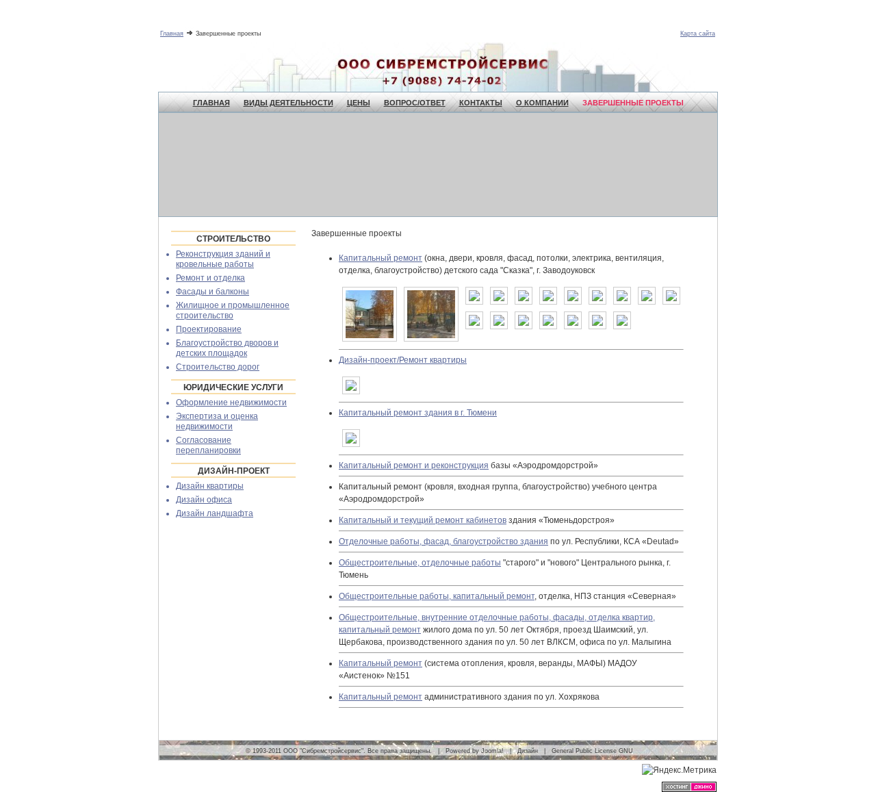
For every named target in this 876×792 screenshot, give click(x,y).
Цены (358, 103)
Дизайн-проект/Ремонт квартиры (403, 360)
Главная (171, 33)
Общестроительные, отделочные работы (420, 562)
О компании (542, 103)
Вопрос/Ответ (415, 103)
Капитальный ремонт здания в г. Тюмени (418, 413)
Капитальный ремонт (380, 258)
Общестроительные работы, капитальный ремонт (436, 596)
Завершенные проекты (633, 103)
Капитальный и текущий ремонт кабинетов (422, 520)
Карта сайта (697, 33)
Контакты (480, 103)
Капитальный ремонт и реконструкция (414, 465)
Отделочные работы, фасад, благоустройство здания (443, 541)
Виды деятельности (288, 103)
